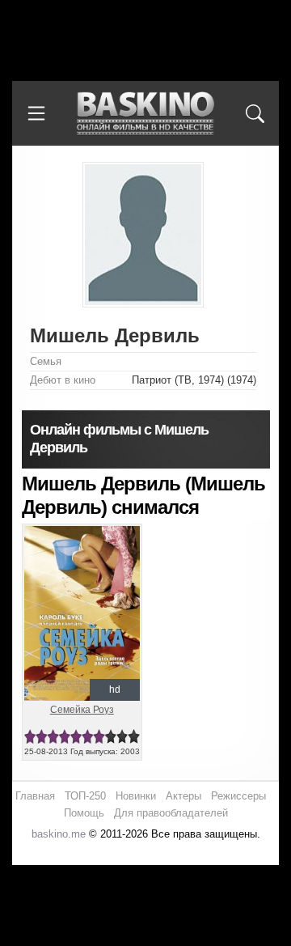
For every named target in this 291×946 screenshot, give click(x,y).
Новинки (136, 796)
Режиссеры (238, 796)
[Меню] (36, 113)
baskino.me (59, 834)
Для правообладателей (171, 813)
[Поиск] (254, 113)
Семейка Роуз (82, 709)
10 (133, 736)
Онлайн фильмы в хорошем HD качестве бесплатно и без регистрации (145, 113)
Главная (35, 796)
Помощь (84, 813)
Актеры (183, 796)
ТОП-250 (85, 796)
